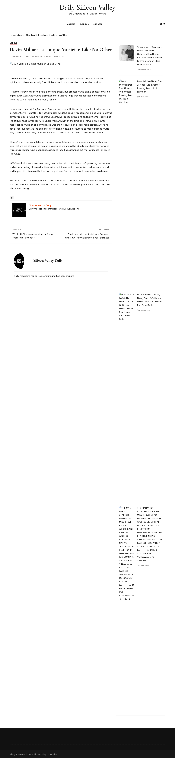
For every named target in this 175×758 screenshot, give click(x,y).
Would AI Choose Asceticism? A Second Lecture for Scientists (33, 236)
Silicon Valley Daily (56, 56)
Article (71, 24)
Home (13, 35)
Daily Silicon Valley (87, 7)
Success (97, 24)
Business (84, 24)
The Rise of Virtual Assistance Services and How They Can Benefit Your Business (87, 236)
